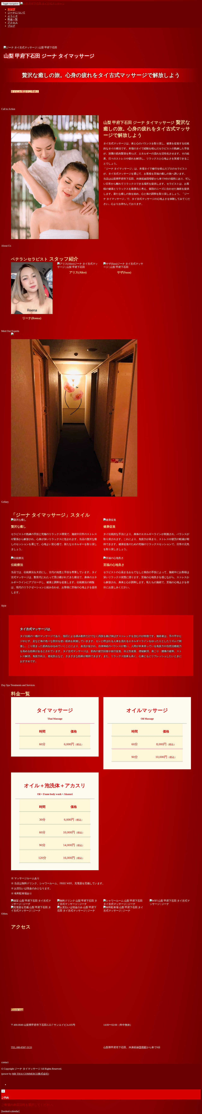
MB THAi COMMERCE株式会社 (30, 1073)
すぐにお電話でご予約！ (25, 91)
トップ (11, 9)
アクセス (13, 22)
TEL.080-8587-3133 (21, 1047)
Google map (17, 1009)
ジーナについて (16, 12)
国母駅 (142, 1047)
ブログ (11, 26)
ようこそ (13, 16)
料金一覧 (13, 19)
